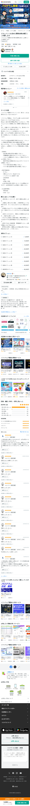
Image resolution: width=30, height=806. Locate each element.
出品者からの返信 (7, 104)
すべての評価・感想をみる (23, 88)
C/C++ (17, 83)
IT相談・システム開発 (11, 30)
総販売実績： (9, 51)
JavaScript (12, 83)
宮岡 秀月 (9, 273)
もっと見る (6, 101)
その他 (21, 83)
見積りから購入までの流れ (16, 63)
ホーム (2, 30)
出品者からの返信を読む (6, 452)
